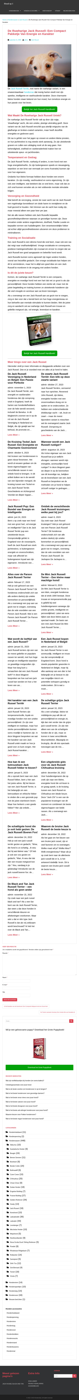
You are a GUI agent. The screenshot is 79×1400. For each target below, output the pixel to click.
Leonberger (14, 1225)
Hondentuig (13, 1291)
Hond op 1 (8, 3)
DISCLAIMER (32, 1381)
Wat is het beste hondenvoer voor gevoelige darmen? (25, 1093)
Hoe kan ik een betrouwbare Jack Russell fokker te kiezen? (22, 764)
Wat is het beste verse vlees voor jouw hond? (22, 1097)
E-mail (5, 985)
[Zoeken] (71, 1021)
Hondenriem (13, 1282)
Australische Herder (17, 1149)
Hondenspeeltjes (15, 1287)
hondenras (29, 92)
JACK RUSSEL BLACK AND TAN (13, 1384)
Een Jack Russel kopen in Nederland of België (55, 640)
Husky (12, 1204)
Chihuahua (14, 1179)
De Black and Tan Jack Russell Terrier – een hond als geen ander (21, 886)
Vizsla (12, 1276)
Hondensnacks (12, 1338)
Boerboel (13, 1162)
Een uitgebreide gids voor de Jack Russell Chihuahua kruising (53, 764)
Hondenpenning (15, 1136)
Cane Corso (14, 1174)
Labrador (13, 1221)
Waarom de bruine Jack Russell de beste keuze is (56, 828)
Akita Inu (13, 1145)
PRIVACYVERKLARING (35, 1383)
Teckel (12, 1272)
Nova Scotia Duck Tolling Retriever (23, 1242)
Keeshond (14, 1212)
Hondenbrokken (12, 1334)
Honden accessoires (31, 11)
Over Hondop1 (47, 11)
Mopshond (14, 1234)
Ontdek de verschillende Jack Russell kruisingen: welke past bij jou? (55, 509)
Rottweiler (13, 1255)
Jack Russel (23, 20)
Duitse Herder (15, 1187)
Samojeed (14, 1259)
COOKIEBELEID (33, 1386)
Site (3, 992)
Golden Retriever (16, 1200)
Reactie (5, 953)
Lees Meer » (14, 435)
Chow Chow (14, 1183)
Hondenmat (11, 1351)
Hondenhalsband (15, 1132)
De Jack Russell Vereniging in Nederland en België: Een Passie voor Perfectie (22, 378)
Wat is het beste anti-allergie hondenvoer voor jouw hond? (27, 1110)
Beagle (12, 1153)
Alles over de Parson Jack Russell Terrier (20, 576)
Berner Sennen (15, 1157)
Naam (4, 977)
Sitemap (57, 11)
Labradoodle (14, 1217)
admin (26, 40)
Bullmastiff (14, 1170)
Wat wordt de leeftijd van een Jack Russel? (22, 640)
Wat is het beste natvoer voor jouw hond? (21, 1102)
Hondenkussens (13, 1347)
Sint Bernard (14, 1268)
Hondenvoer (13, 1295)
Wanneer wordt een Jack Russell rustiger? (55, 443)
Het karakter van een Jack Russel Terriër (23, 702)
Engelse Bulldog (16, 1191)
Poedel (12, 1246)
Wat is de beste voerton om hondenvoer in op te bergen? (26, 1089)
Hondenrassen (14, 11)
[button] (39, 109)
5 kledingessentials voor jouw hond (18, 1085)
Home (4, 20)
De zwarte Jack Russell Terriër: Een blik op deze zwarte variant (55, 376)
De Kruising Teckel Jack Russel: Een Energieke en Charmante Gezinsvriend (23, 444)
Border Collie (15, 1166)
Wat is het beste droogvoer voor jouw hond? (22, 1106)
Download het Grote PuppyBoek (39, 1067)
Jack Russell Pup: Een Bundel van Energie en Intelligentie (21, 509)
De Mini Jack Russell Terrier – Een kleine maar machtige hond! (55, 577)
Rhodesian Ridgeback (18, 1251)
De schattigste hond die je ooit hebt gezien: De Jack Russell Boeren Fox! (23, 829)
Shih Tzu (13, 1263)
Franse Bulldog (15, 1196)
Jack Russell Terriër (20, 88)
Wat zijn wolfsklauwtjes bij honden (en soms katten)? (25, 1080)
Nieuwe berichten (69, 11)
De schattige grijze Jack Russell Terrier (55, 702)
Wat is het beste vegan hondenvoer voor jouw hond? (25, 1119)
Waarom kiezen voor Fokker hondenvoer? (21, 1114)
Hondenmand (12, 1343)
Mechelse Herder (16, 1229)
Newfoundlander (16, 1238)
